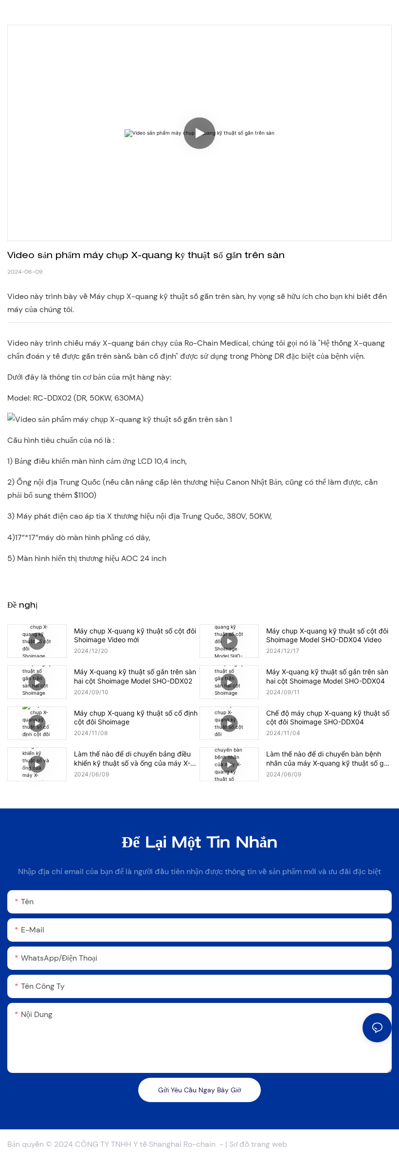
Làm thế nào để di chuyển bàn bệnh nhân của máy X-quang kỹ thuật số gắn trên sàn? (329, 758)
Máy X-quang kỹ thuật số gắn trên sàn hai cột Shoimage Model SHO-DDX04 (327, 675)
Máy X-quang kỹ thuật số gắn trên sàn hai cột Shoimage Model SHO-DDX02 (135, 675)
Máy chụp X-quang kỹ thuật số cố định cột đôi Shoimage (136, 717)
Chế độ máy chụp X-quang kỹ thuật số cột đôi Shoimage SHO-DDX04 (327, 717)
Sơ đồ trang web (258, 1144)
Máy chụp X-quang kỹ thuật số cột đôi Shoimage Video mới (135, 635)
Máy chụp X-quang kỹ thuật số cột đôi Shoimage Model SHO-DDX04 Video (327, 635)
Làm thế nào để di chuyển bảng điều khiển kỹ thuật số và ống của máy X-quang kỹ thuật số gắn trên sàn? (132, 758)
